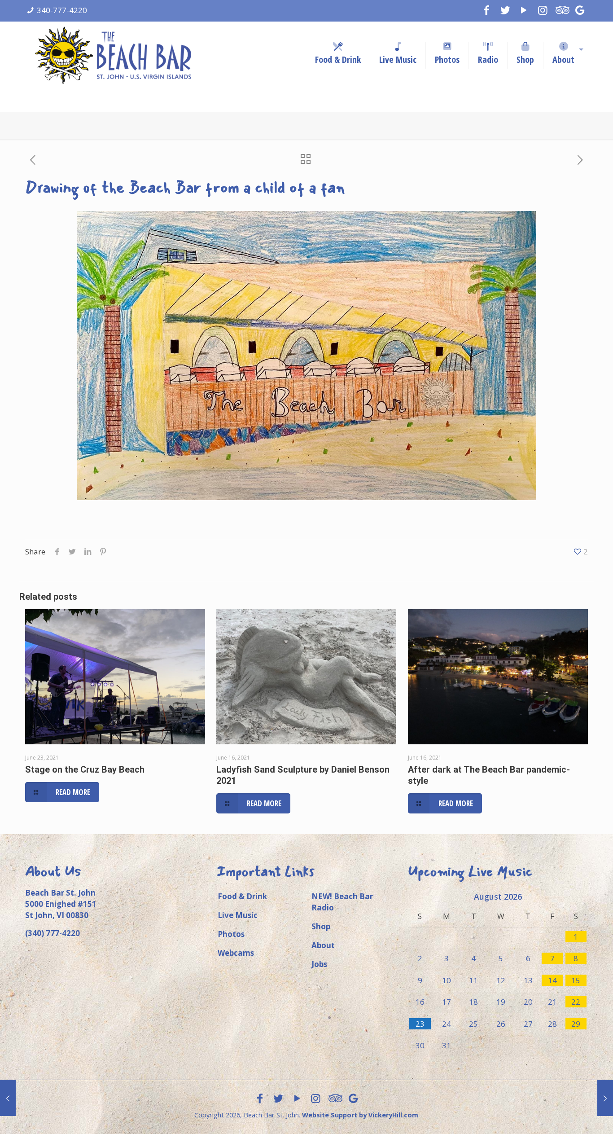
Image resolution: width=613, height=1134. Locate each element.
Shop (320, 926)
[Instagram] (542, 10)
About (323, 945)
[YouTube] (524, 10)
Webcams (236, 953)
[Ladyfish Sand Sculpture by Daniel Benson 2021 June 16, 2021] (8, 1098)
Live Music (238, 915)
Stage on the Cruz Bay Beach (84, 769)
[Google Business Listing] (580, 10)
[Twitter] (505, 10)
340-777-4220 (62, 10)
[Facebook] (486, 10)
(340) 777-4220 (52, 933)
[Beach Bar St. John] (113, 55)
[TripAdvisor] (561, 10)
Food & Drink (242, 896)
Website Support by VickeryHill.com (360, 1115)
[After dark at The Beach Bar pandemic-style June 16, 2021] (605, 1098)
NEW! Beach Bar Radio (342, 902)
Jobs (319, 964)
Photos (231, 934)
